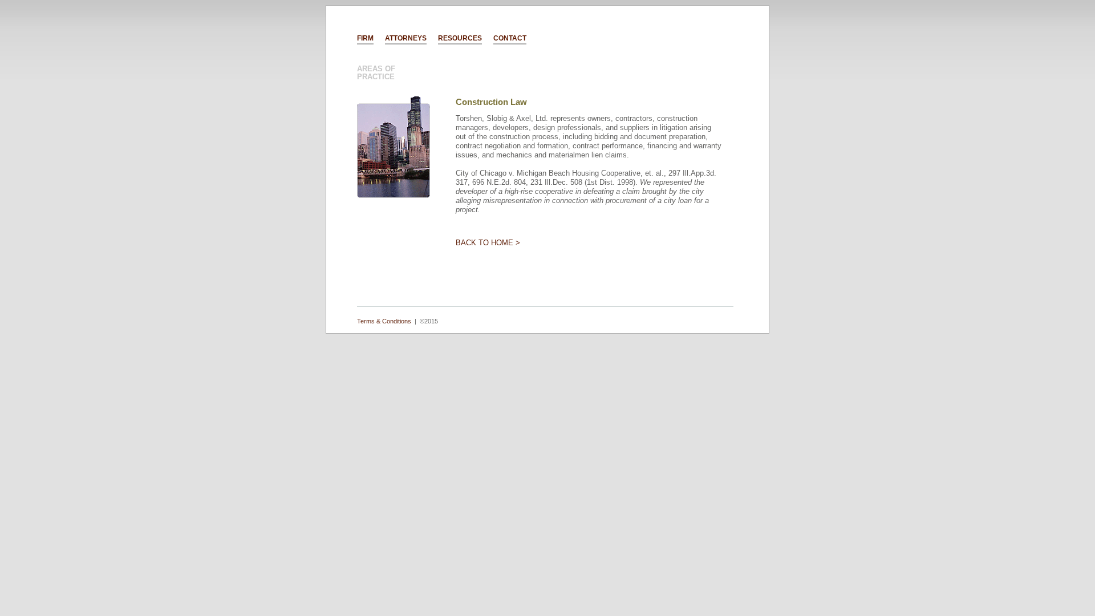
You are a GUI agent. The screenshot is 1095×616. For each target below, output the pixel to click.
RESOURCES (460, 38)
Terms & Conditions (384, 321)
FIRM (365, 38)
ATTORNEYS (406, 38)
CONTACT (509, 38)
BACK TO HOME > (488, 242)
